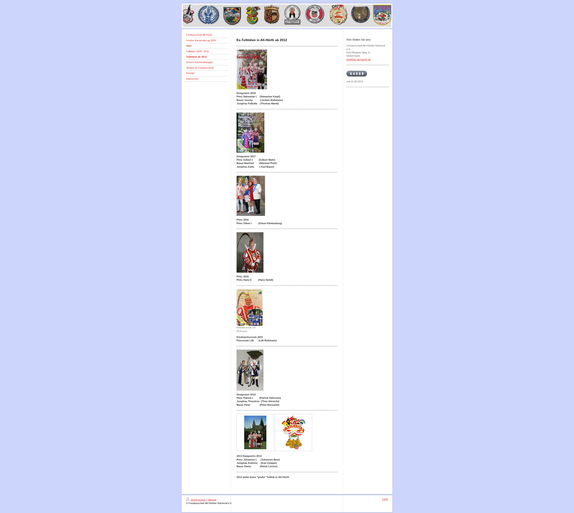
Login (385, 499)
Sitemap (212, 499)
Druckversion (198, 499)
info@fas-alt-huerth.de (358, 59)
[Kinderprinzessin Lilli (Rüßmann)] (250, 307)
